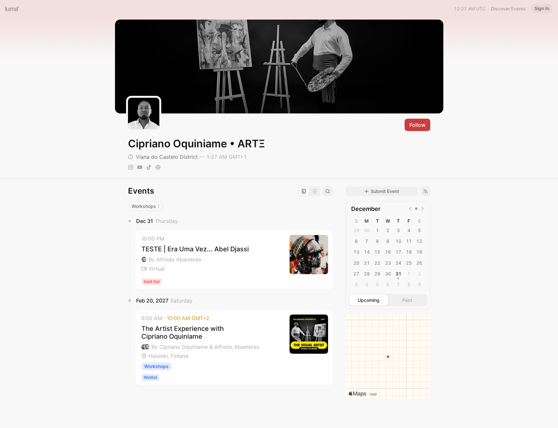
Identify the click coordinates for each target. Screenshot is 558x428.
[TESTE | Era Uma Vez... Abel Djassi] (234, 260)
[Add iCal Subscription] (425, 191)
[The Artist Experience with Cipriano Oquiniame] (234, 347)
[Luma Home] (12, 8)
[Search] (328, 191)
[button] (234, 259)
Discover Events (508, 8)
